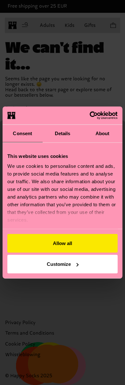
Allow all (62, 243)
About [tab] (103, 133)
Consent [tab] (22, 133)
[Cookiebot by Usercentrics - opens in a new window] (90, 115)
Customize (59, 264)
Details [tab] (63, 133)
